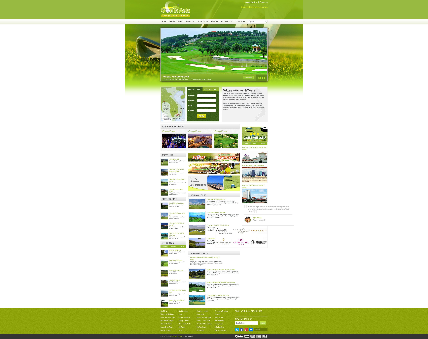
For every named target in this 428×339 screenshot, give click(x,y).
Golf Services (240, 21)
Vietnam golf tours (176, 21)
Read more (248, 77)
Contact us (264, 2)
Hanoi (254, 143)
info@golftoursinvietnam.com (257, 7)
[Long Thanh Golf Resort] (164, 263)
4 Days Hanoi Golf (174, 159)
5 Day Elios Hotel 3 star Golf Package (253, 165)
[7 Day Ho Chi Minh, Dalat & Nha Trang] (164, 236)
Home (164, 21)
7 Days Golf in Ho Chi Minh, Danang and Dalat (176, 170)
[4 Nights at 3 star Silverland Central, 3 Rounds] (255, 203)
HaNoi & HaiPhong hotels (204, 317)
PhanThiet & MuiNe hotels (204, 324)
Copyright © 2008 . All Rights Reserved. (176, 336)
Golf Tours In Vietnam (176, 336)
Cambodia (173, 246)
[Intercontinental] (223, 242)
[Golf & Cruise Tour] (214, 168)
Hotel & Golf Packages (166, 321)
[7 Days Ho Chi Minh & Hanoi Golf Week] (197, 234)
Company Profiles (251, 2)
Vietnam (164, 246)
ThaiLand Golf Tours (166, 324)
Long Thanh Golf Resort (175, 260)
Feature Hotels (226, 21)
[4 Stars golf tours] (200, 147)
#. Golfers (191, 110)
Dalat (180, 330)
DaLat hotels (200, 330)
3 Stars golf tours (168, 131)
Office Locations (219, 327)
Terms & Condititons (220, 330)
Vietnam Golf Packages (167, 314)
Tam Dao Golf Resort (174, 280)
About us (217, 314)
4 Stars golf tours (194, 131)
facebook (241, 329)
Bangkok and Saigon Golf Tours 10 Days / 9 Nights (221, 269)
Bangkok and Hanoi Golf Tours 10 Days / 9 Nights (221, 282)
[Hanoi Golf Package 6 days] (164, 206)
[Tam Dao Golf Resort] (164, 283)
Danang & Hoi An (184, 321)
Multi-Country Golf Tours (167, 317)
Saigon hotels (200, 314)
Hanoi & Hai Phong (184, 317)
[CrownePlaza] (241, 242)
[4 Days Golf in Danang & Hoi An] (164, 216)
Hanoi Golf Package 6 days (176, 203)
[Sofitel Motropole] (241, 231)
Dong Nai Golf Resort (175, 250)
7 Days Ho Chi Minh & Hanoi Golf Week (218, 225)
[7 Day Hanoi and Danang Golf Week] (197, 247)
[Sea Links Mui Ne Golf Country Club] (164, 293)
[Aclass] (223, 231)
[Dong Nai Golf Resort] (164, 253)
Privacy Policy (219, 324)
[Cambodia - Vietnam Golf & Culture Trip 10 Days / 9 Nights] (188, 257)
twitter (237, 329)
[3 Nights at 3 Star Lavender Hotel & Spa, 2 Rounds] (255, 162)
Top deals (214, 21)
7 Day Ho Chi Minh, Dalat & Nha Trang (218, 295)
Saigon (246, 143)
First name (191, 96)
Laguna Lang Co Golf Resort (176, 300)
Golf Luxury (190, 21)
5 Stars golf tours (220, 131)
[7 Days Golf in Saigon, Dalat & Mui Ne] (164, 182)
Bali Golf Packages (165, 330)
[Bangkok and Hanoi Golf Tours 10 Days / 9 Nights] (197, 291)
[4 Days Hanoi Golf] (164, 162)
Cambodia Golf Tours (166, 327)
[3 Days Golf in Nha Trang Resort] (164, 192)
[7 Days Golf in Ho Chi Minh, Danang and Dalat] (164, 172)
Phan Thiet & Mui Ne (185, 324)
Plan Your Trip (210, 89)
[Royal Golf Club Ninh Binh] (164, 273)
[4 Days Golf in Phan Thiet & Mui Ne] (164, 226)
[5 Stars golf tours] (226, 147)
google (246, 329)
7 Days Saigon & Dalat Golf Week (216, 212)
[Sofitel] (258, 231)
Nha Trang (181, 327)
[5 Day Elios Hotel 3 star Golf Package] (255, 182)
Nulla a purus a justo (259, 220)
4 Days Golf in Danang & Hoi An (216, 199)
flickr (251, 329)
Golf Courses (203, 21)
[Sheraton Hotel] (258, 242)
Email (190, 105)
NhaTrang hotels (201, 327)
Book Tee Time (194, 89)
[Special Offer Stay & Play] (214, 157)
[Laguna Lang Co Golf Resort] (164, 303)
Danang (263, 143)
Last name (191, 100)
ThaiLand (181, 246)
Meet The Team (219, 317)
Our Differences (219, 321)
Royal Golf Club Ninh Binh (176, 270)
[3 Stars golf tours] (174, 147)
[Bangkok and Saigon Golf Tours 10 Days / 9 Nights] (197, 278)
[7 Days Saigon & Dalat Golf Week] (197, 221)
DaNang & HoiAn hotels (203, 321)
